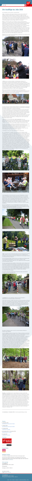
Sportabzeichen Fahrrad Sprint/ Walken (8, 423)
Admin (8, 479)
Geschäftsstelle (10, 459)
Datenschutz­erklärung (22, 479)
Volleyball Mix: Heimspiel (6, 429)
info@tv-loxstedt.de (8, 472)
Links (11, 479)
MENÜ (4, 5)
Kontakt (13, 479)
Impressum (17, 479)
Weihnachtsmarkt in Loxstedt (6, 432)
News (28, 479)
